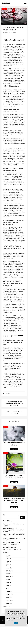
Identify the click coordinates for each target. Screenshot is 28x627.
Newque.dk (5, 3)
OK (16, 623)
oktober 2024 (9, 600)
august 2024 (9, 603)
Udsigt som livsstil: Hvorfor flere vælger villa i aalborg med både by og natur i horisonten (14, 500)
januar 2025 (9, 597)
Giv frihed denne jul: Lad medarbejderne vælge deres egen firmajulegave (14, 403)
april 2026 (8, 565)
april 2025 (8, 588)
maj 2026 (8, 562)
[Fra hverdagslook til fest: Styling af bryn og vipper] (14, 440)
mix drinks (20, 335)
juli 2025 (8, 579)
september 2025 (10, 573)
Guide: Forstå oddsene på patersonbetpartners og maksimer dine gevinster (13, 529)
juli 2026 (8, 556)
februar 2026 (9, 567)
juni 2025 (8, 582)
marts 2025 (9, 591)
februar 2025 (9, 594)
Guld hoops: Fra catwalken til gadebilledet (14, 412)
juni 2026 (8, 559)
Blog (9, 393)
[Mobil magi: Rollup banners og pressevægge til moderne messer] (14, 473)
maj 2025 (8, 585)
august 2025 (9, 576)
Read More (14, 449)
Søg (4, 514)
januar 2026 (9, 570)
